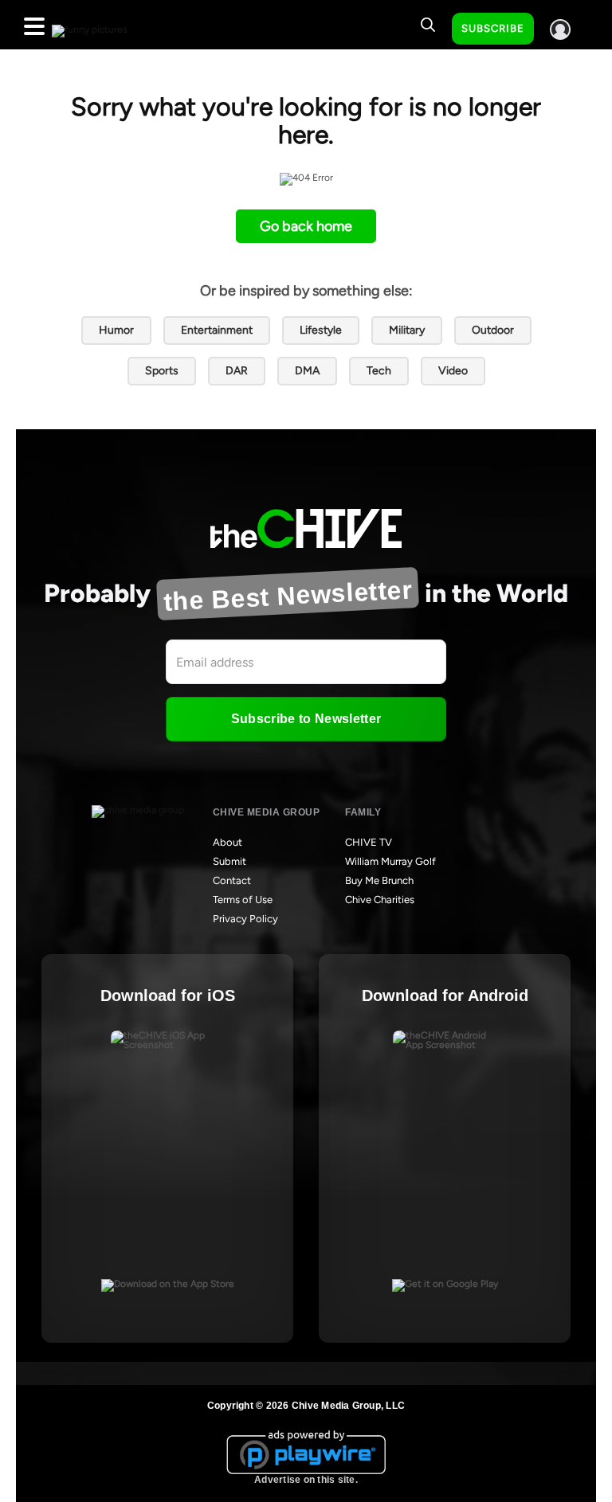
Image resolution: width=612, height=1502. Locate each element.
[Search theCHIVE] (428, 25)
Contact (232, 880)
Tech (379, 370)
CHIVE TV (368, 842)
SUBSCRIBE (492, 28)
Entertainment (217, 330)
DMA (307, 370)
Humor (116, 330)
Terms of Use (243, 900)
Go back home (306, 226)
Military (407, 330)
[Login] (560, 29)
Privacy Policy (245, 919)
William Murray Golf (390, 861)
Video (453, 370)
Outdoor (493, 330)
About (227, 842)
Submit (229, 861)
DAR (237, 370)
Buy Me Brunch (379, 880)
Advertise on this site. (306, 1479)
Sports (161, 370)
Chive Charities (379, 900)
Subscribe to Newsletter (306, 719)
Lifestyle (321, 330)
